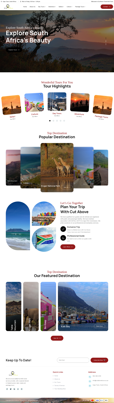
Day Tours (41, 6)
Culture (69, 6)
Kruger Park (29, 324)
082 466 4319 (97, 376)
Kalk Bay (11, 181)
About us (57, 379)
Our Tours (57, 382)
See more (12, 119)
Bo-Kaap (47, 186)
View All (63, 187)
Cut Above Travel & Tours (20, 400)
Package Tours (79, 6)
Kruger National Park (29, 183)
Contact (105, 6)
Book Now (99, 326)
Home (25, 6)
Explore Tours (13, 50)
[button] (49, 120)
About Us (32, 6)
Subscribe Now (98, 360)
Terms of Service (59, 385)
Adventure (51, 6)
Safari (12, 116)
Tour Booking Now (60, 389)
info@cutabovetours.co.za (100, 380)
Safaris (61, 6)
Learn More (66, 247)
